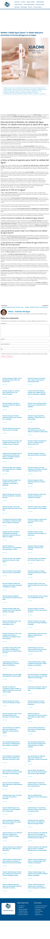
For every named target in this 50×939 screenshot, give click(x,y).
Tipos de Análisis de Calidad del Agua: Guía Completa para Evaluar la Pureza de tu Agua (11, 822)
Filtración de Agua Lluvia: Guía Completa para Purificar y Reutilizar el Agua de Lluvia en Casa (37, 469)
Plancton (30, 7)
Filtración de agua (40, 4)
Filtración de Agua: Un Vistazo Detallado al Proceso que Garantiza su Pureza (37, 610)
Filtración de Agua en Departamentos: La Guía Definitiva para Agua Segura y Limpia (12, 547)
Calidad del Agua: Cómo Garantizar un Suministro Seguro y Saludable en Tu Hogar (23, 90)
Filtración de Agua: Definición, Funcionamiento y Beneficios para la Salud (12, 597)
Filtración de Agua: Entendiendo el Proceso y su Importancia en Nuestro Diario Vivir (37, 442)
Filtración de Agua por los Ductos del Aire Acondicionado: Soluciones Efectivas (11, 495)
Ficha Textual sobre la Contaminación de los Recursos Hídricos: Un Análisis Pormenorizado (38, 430)
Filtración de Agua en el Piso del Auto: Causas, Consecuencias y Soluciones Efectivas (36, 380)
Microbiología (24, 7)
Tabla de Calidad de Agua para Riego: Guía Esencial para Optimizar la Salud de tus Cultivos (12, 886)
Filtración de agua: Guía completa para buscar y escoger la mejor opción (11, 560)
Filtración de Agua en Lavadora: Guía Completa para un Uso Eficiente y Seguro (11, 392)
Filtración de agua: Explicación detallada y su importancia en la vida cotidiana (36, 417)
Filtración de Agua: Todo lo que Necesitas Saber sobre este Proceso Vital (38, 585)
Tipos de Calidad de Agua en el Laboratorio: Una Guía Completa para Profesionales (11, 809)
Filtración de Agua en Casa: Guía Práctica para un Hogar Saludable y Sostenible (37, 622)
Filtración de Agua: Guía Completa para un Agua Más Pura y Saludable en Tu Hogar (12, 469)
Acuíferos (23, 2)
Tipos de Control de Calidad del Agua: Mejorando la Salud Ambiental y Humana (12, 784)
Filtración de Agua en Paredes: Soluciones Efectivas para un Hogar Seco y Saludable (12, 417)
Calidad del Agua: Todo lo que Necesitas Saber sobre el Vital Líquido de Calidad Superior (24, 88)
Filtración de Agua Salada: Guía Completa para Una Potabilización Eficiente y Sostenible (11, 610)
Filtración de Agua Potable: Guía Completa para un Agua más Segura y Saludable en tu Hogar (12, 585)
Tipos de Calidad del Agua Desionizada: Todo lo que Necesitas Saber (37, 796)
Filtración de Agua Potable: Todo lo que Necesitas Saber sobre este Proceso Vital (12, 380)
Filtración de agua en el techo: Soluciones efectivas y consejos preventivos (36, 702)
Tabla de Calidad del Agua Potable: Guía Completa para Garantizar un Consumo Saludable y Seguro (11, 873)
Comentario (4, 323)
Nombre (3, 339)
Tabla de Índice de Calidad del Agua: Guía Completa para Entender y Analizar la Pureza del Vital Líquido (12, 861)
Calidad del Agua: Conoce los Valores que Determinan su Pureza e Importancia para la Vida (37, 649)
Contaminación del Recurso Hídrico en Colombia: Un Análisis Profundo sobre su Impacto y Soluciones (12, 521)
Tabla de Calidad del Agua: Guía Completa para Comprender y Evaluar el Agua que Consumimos (37, 886)
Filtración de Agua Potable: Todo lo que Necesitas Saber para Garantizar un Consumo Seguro (12, 715)
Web (2, 348)
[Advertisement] (25, 18)
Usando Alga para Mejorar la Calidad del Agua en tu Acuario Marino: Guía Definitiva (10, 663)
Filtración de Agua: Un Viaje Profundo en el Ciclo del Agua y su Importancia (37, 533)
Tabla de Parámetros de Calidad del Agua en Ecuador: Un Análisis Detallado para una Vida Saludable (37, 848)
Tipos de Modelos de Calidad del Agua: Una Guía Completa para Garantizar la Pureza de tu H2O (11, 757)
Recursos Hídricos (38, 7)
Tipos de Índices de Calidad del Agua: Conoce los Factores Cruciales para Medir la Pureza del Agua (12, 771)
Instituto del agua (8, 910)
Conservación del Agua (29, 4)
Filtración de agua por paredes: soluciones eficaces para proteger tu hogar (37, 572)
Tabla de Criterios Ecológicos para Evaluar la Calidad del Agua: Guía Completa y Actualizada (37, 861)
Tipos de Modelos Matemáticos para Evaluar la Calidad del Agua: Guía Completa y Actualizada (11, 743)
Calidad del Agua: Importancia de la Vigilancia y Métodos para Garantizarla (37, 635)
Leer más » (4, 384)
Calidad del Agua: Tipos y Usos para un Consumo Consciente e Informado (12, 796)
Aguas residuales (31, 2)
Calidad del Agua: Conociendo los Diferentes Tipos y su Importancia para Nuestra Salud (37, 809)
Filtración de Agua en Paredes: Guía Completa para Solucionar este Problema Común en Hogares (12, 442)
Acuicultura (17, 2)
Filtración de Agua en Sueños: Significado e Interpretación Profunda (36, 547)
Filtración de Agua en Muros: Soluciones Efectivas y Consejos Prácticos (36, 481)
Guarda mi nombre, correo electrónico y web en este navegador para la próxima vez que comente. (25, 353)
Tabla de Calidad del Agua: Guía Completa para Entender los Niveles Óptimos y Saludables (38, 873)
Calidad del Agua (40, 2)
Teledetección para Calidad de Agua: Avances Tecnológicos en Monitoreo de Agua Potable (36, 822)
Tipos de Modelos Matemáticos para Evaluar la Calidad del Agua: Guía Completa (37, 729)
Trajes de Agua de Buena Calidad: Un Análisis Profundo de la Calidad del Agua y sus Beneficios (37, 663)
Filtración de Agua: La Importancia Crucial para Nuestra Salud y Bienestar (37, 521)
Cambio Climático (18, 4)
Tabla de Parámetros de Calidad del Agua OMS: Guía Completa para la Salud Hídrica (12, 848)
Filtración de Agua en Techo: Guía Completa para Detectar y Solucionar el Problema (37, 495)
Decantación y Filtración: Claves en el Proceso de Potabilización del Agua (21, 92)
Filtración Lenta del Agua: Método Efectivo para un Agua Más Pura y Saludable (37, 405)
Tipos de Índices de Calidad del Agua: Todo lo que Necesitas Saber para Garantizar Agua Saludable (37, 771)
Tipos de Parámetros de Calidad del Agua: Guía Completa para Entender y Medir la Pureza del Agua (37, 676)
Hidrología (16, 7)
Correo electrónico (5, 343)
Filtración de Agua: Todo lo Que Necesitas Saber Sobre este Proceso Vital (12, 508)
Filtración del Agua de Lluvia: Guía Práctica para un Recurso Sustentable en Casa (11, 622)
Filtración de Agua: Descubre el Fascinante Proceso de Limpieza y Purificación (11, 405)
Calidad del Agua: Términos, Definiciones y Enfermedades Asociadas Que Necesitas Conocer (25, 89)
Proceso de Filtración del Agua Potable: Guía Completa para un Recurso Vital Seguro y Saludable (37, 392)
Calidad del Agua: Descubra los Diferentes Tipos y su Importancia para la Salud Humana (37, 784)
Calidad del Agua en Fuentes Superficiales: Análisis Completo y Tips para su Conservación (24, 93)
